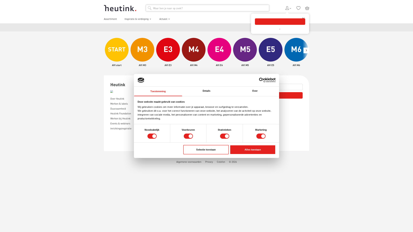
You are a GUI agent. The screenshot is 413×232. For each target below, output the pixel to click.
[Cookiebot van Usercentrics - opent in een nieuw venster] (261, 80)
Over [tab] (255, 90)
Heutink (117, 84)
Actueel (163, 18)
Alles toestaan (253, 149)
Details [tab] (207, 90)
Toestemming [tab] (158, 91)
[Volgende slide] (306, 50)
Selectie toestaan (206, 149)
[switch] (188, 136)
